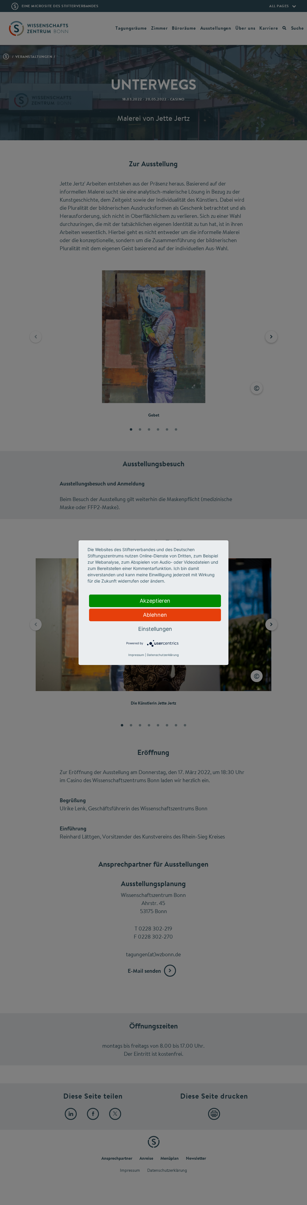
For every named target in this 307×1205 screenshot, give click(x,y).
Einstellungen (155, 629)
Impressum (136, 655)
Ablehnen (155, 615)
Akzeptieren (155, 601)
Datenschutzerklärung (163, 655)
